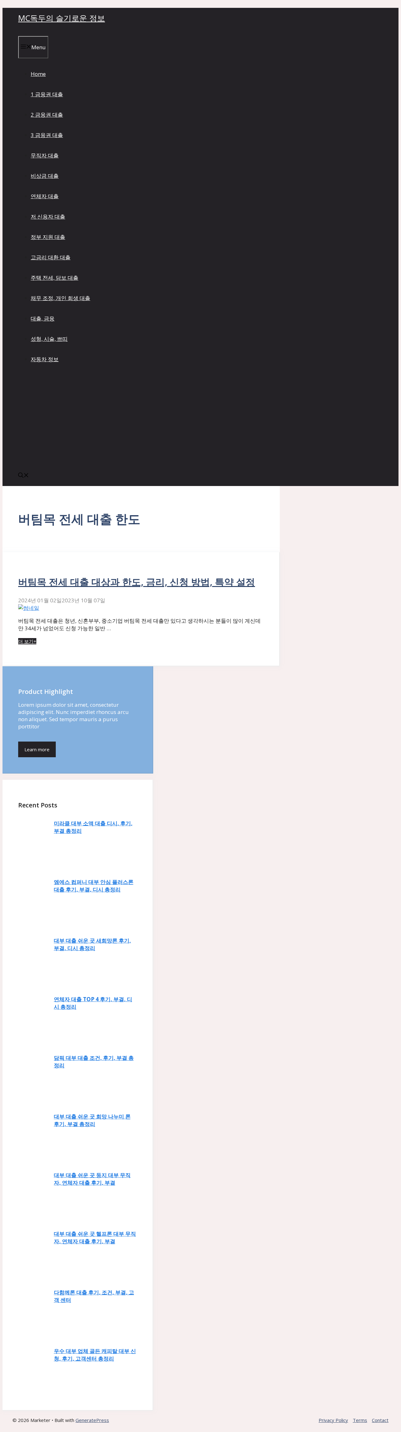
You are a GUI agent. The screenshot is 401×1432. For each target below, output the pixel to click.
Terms (360, 1420)
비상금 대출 (45, 175)
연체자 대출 (45, 196)
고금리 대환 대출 (50, 257)
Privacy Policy (333, 1420)
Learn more (36, 749)
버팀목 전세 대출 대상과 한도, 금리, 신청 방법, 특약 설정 (136, 581)
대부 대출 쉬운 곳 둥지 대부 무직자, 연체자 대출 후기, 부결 (92, 1178)
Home (38, 73)
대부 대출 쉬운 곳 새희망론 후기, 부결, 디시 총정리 (92, 944)
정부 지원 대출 (48, 236)
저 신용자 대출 (48, 216)
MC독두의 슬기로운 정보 (61, 18)
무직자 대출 (45, 155)
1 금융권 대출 (47, 94)
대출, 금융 (43, 318)
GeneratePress (92, 1420)
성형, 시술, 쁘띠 (49, 338)
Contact (380, 1420)
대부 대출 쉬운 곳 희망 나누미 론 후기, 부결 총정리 (92, 1120)
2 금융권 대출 (47, 114)
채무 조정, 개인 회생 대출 (60, 298)
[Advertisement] (200, 418)
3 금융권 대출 (47, 135)
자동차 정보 (45, 359)
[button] (23, 475)
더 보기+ (27, 641)
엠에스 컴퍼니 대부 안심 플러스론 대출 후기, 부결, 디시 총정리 (93, 885)
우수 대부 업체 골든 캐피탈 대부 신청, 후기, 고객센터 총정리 (95, 1354)
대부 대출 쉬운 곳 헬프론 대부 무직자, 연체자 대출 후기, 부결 (95, 1237)
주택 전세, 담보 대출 (54, 277)
